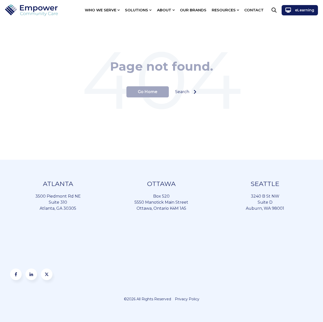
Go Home (147, 91)
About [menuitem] (164, 10)
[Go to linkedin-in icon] (31, 274)
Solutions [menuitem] (136, 10)
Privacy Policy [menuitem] (187, 299)
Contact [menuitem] (254, 10)
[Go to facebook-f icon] (16, 274)
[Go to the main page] (31, 10)
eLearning (304, 10)
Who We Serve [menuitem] (100, 10)
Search (182, 91)
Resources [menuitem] (224, 10)
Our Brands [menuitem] (193, 10)
